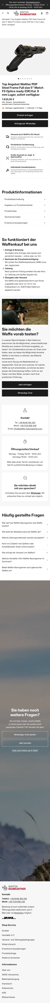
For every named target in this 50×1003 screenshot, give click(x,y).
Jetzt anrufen (25, 743)
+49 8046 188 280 (26, 422)
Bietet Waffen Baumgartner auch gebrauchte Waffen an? (22, 569)
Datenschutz (7, 988)
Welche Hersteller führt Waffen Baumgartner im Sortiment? (23, 560)
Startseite (6, 19)
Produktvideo (10, 211)
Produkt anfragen (25, 115)
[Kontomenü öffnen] (41, 13)
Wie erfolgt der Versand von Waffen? (18, 552)
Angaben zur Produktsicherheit (18, 205)
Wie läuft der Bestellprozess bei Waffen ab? (21, 532)
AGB (4, 992)
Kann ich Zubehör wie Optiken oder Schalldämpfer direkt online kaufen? (18, 545)
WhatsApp (19, 913)
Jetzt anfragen (25, 384)
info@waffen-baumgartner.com (28, 429)
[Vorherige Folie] (2, 4)
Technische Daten (12, 217)
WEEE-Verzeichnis (10, 974)
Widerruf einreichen (11, 958)
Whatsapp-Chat (32, 6)
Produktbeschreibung (14, 199)
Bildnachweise (8, 997)
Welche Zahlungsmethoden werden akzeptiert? (23, 537)
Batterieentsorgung (10, 979)
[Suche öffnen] (8, 13)
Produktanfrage (9, 953)
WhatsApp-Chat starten (25, 734)
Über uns (6, 970)
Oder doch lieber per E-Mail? (25, 750)
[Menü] (3, 13)
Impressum (7, 983)
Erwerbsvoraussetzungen (16, 223)
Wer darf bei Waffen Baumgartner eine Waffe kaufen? (22, 524)
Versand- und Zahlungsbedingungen (18, 939)
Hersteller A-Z (8, 935)
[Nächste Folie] (47, 4)
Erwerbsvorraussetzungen (14, 949)
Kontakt (5, 930)
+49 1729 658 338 (28, 425)
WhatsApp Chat (25, 393)
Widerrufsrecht (9, 944)
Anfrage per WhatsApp (25, 123)
